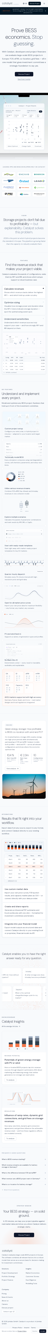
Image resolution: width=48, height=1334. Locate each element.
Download (38, 146)
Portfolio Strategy (8, 1276)
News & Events (7, 1297)
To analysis (10, 1080)
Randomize (40, 571)
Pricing (4, 1294)
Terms (33, 1328)
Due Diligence (31, 1280)
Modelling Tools (31, 1283)
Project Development (10, 1273)
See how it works (24, 79)
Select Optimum (13, 146)
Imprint (26, 1328)
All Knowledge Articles (10, 1026)
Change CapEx (26, 146)
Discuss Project (35, 3)
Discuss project (7, 1308)
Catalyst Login (7, 1311)
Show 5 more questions (11, 1190)
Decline (34, 1331)
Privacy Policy (17, 1328)
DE (26, 4)
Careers (5, 1304)
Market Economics (33, 1273)
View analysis (11, 769)
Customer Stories (32, 1276)
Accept (42, 1331)
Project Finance (7, 1280)
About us (5, 1301)
